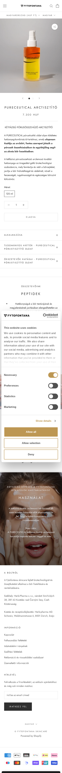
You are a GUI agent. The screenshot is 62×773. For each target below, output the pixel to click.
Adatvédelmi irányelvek (15, 646)
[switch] (53, 385)
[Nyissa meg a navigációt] (5, 5)
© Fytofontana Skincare (31, 731)
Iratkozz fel (18, 706)
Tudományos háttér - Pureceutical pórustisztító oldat (29, 247)
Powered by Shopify (31, 736)
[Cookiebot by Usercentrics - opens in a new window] (43, 315)
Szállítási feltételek (13, 651)
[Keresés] (51, 5)
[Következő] (39, 98)
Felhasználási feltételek (15, 640)
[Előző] (22, 98)
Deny (31, 454)
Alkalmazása (13, 235)
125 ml (9, 193)
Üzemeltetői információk (16, 663)
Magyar (47, 15)
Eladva (31, 217)
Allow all (31, 431)
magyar (29, 724)
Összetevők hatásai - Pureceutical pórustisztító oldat (29, 261)
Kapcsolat (9, 634)
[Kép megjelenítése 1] (29, 98)
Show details (43, 420)
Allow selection (31, 443)
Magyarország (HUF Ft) (22, 15)
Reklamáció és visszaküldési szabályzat (23, 657)
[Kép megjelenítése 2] (33, 98)
